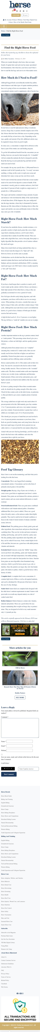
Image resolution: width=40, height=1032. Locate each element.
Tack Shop (26, 20)
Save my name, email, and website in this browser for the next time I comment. (20, 758)
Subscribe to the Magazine (8, 932)
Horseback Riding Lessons (8, 819)
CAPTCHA (5, 763)
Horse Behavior (5, 881)
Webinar (20, 20)
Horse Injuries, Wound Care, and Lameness (13, 901)
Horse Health (4, 895)
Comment (4, 717)
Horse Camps (4, 809)
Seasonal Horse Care (6, 921)
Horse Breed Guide (6, 796)
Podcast (14, 20)
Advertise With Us (6, 967)
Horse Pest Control (6, 908)
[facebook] (17, 11)
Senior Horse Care (6, 925)
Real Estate (28, 22)
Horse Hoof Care (5, 898)
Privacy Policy (5, 974)
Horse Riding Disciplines (8, 813)
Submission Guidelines (7, 964)
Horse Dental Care (6, 885)
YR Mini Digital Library (8, 942)
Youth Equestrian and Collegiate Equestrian (13, 833)
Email (3, 746)
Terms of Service (6, 977)
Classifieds (4, 984)
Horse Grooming (5, 891)
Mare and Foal (5, 918)
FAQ (2, 970)
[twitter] (20, 11)
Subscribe (16, 15)
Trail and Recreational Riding (9, 826)
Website (3, 750)
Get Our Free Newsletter (8, 939)
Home (3, 31)
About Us (3, 957)
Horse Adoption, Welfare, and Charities (12, 878)
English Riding (5, 803)
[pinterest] (23, 11)
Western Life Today (6, 949)
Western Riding (5, 829)
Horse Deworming (6, 888)
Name (3, 741)
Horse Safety (4, 911)
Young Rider (4, 946)
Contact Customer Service (8, 960)
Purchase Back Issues (7, 936)
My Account (7, 20)
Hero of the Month (19, 22)
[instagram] (26, 11)
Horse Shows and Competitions (9, 816)
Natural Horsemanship (7, 823)
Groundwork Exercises (7, 806)
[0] (13, 11)
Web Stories (4, 987)
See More (20, 697)
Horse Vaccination (6, 915)
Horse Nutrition (5, 35)
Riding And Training (7, 799)
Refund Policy (5, 980)
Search (25, 15)
